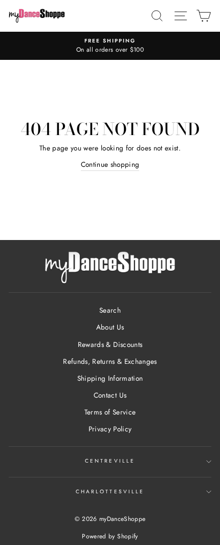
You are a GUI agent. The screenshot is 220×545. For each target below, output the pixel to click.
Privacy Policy (110, 429)
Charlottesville (110, 491)
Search (110, 310)
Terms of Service (110, 412)
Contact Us (110, 395)
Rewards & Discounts (110, 344)
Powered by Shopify (110, 536)
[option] (110, 46)
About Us (110, 327)
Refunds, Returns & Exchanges (110, 361)
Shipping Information (110, 378)
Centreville (110, 461)
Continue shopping (110, 164)
